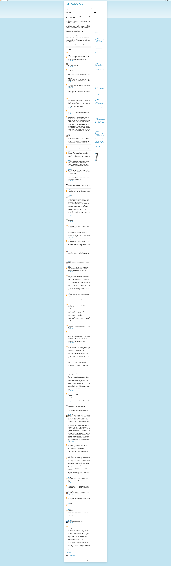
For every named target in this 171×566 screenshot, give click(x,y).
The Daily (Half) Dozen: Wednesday (99, 33)
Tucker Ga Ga (97, 52)
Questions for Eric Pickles (98, 46)
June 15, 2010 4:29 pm (70, 60)
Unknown (69, 145)
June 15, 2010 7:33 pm (70, 221)
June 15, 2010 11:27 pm (71, 441)
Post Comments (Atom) (72, 555)
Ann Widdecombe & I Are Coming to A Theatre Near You (99, 146)
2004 (95, 158)
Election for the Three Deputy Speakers (100, 113)
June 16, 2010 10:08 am (71, 494)
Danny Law (69, 169)
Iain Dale (69, 503)
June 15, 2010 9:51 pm (70, 321)
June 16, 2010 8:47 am (70, 482)
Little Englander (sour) (71, 151)
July (95, 31)
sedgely (69, 293)
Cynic (68, 477)
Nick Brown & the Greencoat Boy (99, 106)
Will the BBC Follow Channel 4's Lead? (100, 67)
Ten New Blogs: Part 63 (98, 94)
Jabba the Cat (69, 491)
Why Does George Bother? (98, 68)
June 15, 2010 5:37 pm (70, 107)
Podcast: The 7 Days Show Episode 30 (100, 47)
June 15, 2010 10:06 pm (71, 328)
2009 (95, 153)
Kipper (69, 509)
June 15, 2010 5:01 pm (70, 81)
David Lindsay (70, 414)
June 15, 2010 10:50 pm (71, 390)
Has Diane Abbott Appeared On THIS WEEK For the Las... (99, 48)
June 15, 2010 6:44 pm (70, 180)
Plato (68, 134)
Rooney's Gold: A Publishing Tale (99, 114)
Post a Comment (69, 552)
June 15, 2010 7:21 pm (70, 215)
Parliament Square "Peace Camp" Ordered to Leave (99, 40)
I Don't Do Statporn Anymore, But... (99, 141)
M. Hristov (69, 456)
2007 (95, 155)
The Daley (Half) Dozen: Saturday (99, 53)
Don (68, 266)
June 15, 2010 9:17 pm (70, 271)
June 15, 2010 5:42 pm (70, 113)
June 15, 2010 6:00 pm (70, 143)
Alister (69, 160)
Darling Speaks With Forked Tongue (99, 86)
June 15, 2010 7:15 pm (70, 193)
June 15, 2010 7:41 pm (70, 237)
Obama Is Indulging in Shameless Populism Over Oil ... (99, 129)
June (96, 32)
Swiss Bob (69, 520)
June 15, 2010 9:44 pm (70, 300)
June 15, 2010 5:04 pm (70, 87)
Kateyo (69, 261)
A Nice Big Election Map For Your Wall (99, 85)
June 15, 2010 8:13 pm (70, 247)
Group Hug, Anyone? (97, 100)
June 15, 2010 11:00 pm (71, 401)
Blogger (89, 560)
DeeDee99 (69, 239)
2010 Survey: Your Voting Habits (99, 128)
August (96, 30)
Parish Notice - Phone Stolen (98, 132)
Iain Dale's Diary (75, 4)
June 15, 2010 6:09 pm (70, 149)
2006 (95, 156)
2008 (95, 154)
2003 (95, 159)
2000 (95, 160)
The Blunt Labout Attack (98, 64)
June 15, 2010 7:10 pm (70, 187)
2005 (95, 157)
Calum (69, 83)
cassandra (69, 195)
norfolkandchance (70, 189)
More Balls (96, 87)
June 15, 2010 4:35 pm (70, 66)
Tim (68, 55)
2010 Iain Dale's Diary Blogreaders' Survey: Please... (99, 142)
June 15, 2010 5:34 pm (70, 94)
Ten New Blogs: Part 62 (98, 121)
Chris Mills (69, 330)
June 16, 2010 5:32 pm (70, 522)
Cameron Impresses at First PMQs (99, 138)
